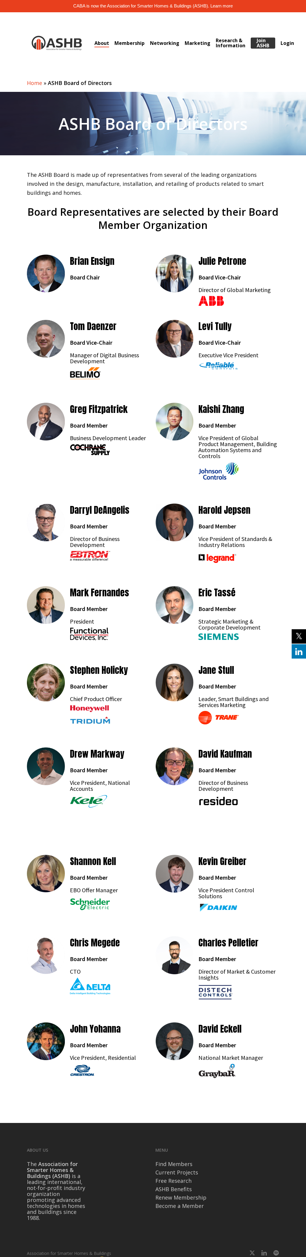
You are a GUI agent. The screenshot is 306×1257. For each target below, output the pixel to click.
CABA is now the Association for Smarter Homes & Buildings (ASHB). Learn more (153, 5)
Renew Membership (180, 1197)
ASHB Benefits (173, 1189)
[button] (46, 273)
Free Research (173, 1181)
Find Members (173, 1164)
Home (34, 82)
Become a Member (179, 1206)
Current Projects (176, 1172)
